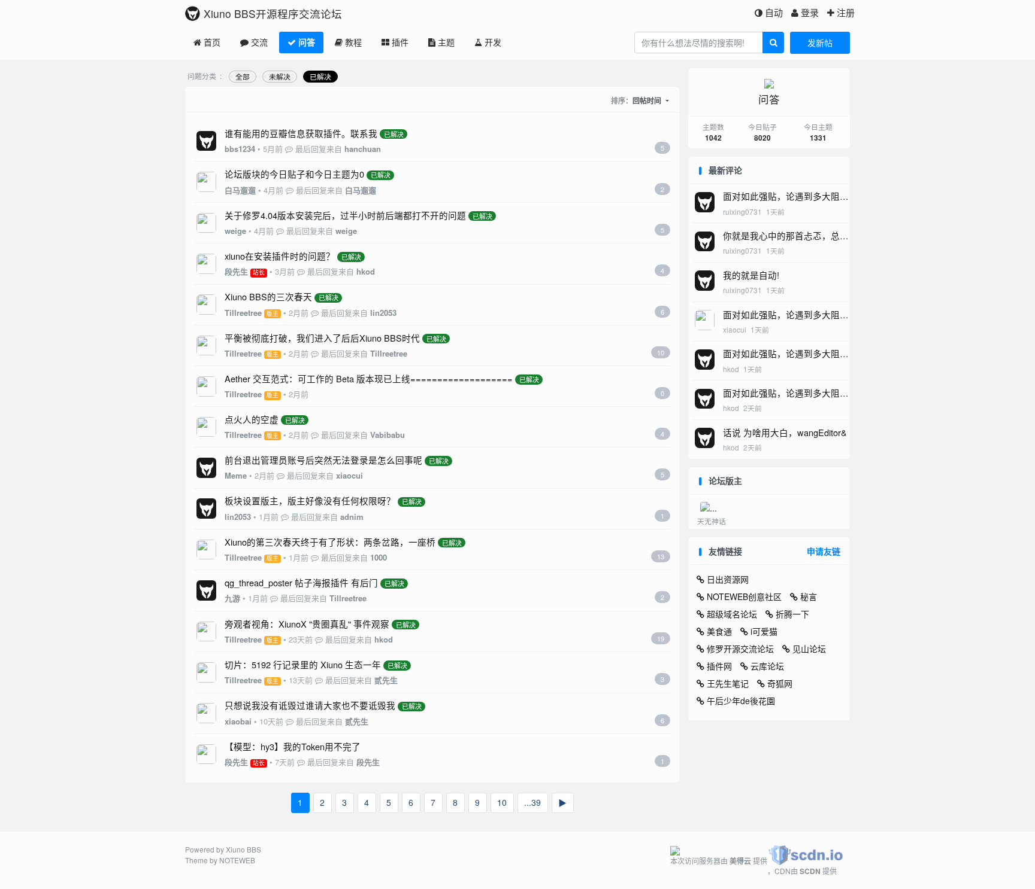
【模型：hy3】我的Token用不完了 (293, 746)
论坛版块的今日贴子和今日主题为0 (294, 174)
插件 (400, 42)
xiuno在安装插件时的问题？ (280, 255)
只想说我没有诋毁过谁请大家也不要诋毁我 (310, 705)
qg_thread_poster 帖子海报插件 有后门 (301, 582)
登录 (810, 12)
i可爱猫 (763, 631)
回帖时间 (647, 100)
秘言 (808, 596)
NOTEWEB (237, 860)
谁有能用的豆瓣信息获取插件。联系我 (301, 133)
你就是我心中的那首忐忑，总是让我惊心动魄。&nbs (786, 242)
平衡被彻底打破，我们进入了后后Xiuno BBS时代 (322, 337)
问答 (306, 42)
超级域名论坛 (732, 614)
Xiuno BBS (243, 849)
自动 (774, 12)
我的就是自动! (751, 275)
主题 (446, 42)
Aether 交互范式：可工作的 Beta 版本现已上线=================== (369, 378)
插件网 (719, 666)
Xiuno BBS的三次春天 (268, 296)
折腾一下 (792, 614)
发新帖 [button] (820, 42)
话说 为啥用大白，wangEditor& (785, 432)
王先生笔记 (728, 683)
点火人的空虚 (252, 419)
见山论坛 (809, 648)
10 (502, 802)
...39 (532, 802)
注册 (846, 12)
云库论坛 (767, 666)
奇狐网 (779, 683)
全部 (242, 76)
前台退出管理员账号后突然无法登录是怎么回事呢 (323, 459)
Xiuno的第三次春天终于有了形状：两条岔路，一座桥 (330, 541)
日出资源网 (728, 579)
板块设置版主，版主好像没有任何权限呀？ (310, 500)
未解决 (279, 76)
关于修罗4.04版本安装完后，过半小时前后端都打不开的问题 (345, 215)
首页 (212, 42)
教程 (353, 42)
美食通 (719, 631)
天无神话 (711, 521)
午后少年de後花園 (741, 701)
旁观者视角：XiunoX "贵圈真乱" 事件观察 (307, 623)
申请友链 (823, 551)
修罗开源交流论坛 (740, 648)
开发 (493, 42)
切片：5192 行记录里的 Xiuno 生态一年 (303, 664)
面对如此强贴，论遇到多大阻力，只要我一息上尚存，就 (781, 202)
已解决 (320, 76)
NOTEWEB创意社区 (744, 596)
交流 (259, 42)
